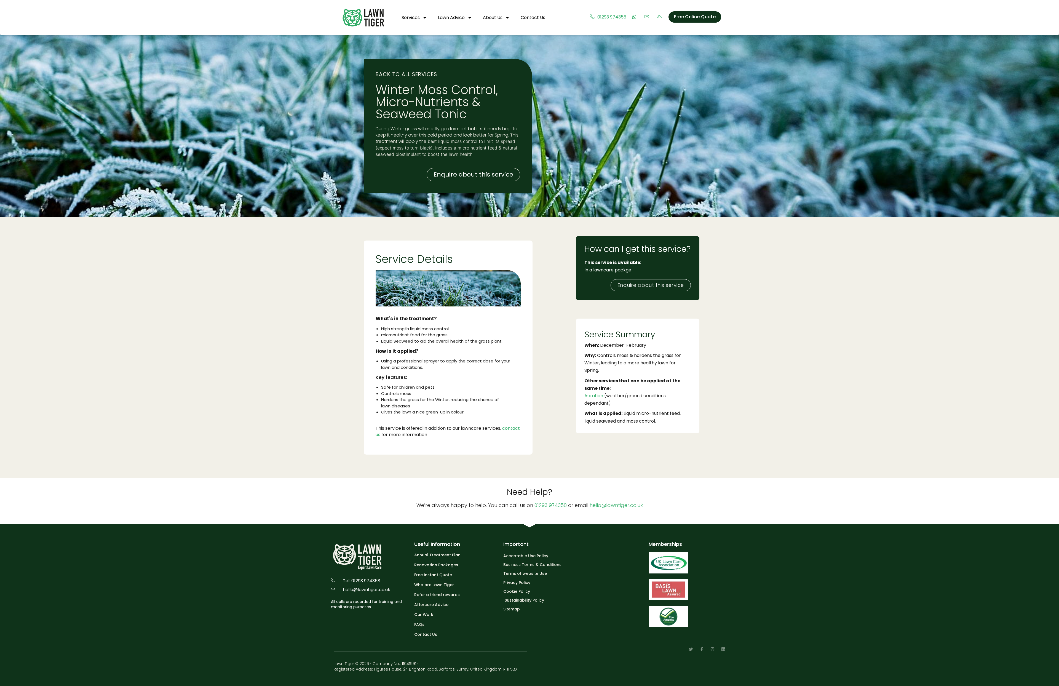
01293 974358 (550, 505)
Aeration (593, 396)
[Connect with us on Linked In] (723, 649)
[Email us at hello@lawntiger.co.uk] (648, 17)
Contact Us (533, 17)
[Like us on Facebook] (702, 649)
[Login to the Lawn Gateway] (660, 17)
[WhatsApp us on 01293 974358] (635, 17)
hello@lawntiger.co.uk (616, 505)
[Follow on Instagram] (712, 649)
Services (411, 17)
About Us (492, 17)
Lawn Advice (451, 17)
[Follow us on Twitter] (691, 649)
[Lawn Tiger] (363, 17)
